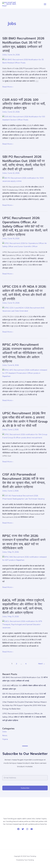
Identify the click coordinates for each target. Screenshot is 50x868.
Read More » (7, 86)
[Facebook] (18, 829)
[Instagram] (27, 829)
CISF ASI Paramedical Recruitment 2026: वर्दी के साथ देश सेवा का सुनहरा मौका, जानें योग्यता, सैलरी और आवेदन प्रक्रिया (23, 480)
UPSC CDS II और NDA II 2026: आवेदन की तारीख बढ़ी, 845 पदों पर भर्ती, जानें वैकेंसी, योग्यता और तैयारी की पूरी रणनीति (24, 292)
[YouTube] (32, 829)
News (4, 735)
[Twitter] (23, 829)
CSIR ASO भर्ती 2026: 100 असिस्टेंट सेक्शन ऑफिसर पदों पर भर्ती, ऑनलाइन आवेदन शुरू (23, 104)
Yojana (5, 739)
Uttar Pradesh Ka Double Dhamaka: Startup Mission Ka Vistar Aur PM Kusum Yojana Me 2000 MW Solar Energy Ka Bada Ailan (24, 705)
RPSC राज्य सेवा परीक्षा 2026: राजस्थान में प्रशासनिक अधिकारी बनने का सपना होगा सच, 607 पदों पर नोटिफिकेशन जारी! (23, 542)
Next (41, 663)
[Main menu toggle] (45, 4)
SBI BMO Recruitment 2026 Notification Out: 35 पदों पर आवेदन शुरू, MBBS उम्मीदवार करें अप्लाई (23, 44)
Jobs (4, 55)
